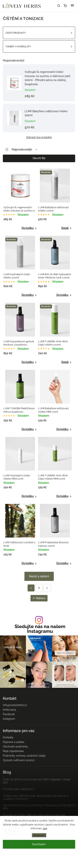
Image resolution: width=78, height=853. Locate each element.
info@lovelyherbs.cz (15, 705)
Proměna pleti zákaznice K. (19, 789)
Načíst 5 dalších (39, 576)
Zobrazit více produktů (39, 137)
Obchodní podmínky (15, 746)
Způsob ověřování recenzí (18, 760)
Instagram (9, 718)
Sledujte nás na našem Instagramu (40, 629)
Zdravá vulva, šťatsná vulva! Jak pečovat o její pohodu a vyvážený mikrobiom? (35, 797)
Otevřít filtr (39, 158)
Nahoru (40, 598)
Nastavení (39, 835)
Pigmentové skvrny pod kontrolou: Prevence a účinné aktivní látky (39, 807)
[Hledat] (59, 6)
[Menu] (72, 6)
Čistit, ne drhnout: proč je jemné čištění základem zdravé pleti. (36, 781)
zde (45, 828)
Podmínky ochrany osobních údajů (24, 755)
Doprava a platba (13, 741)
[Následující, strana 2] (39, 588)
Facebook (9, 714)
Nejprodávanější (22, 149)
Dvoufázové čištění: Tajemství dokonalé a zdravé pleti (34, 814)
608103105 (9, 709)
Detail (65, 228)
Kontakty (8, 737)
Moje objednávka (13, 751)
